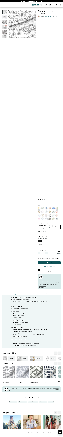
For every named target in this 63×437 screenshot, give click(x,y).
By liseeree (45, 382)
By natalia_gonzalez (6, 382)
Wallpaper (4, 4)
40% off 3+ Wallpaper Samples (30, 1)
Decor (13, 4)
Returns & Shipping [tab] (38, 294)
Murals (9, 4)
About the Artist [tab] (50, 294)
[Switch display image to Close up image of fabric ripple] (4, 32)
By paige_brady (18, 382)
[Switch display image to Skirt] (4, 27)
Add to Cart (49, 262)
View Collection (42, 287)
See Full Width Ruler (22, 36)
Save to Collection (49, 266)
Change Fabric (56, 226)
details (39, 1)
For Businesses (24, 4)
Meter (44, 241)
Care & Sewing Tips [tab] (25, 294)
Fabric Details (42, 231)
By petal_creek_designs (34, 382)
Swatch (40, 244)
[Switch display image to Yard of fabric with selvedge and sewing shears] (4, 17)
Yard (40, 241)
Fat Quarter (52, 241)
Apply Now (56, 389)
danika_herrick (48, 16)
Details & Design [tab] (12, 294)
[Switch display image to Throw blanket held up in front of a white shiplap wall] (4, 36)
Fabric (18, 4)
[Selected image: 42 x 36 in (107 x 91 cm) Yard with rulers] (4, 12)
